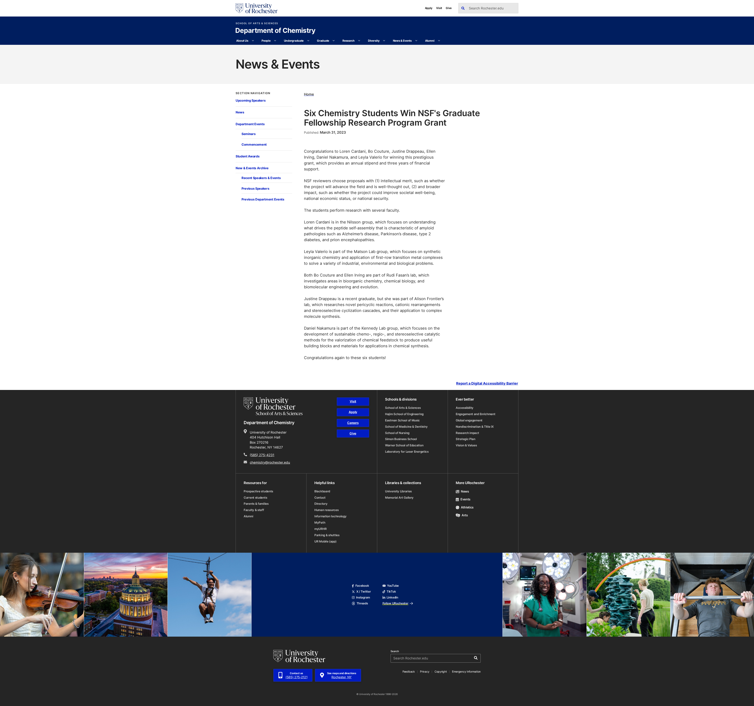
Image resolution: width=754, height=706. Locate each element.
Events (465, 499)
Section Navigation (253, 93)
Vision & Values (466, 445)
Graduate (323, 40)
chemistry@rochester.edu (270, 462)
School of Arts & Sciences (257, 23)
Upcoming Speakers (250, 100)
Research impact (467, 433)
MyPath (319, 522)
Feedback (409, 671)
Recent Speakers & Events (261, 178)
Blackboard (322, 491)
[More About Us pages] (253, 41)
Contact (320, 497)
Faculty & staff (254, 510)
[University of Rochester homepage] (256, 8)
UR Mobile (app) (325, 541)
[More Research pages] (359, 41)
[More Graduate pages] (333, 41)
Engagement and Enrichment (475, 414)
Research (348, 40)
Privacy (424, 671)
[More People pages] (275, 41)
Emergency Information (466, 671)
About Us (242, 40)
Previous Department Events (263, 199)
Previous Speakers (255, 188)
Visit (439, 8)
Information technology (330, 516)
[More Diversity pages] (384, 41)
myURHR (320, 529)
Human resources (326, 510)
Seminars (248, 133)
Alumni (429, 40)
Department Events (250, 124)
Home (309, 94)
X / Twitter (363, 591)
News (240, 112)
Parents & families (256, 504)
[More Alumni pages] (439, 41)
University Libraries (398, 491)
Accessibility (464, 408)
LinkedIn (392, 597)
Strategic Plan (465, 439)
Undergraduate (294, 40)
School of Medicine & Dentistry (406, 427)
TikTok (391, 591)
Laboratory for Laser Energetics (407, 452)
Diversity (374, 40)
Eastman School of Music (402, 420)
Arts (465, 515)
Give (449, 8)
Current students (255, 497)
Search (395, 651)
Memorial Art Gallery (399, 497)
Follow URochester (395, 603)
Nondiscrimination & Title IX (475, 427)
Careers (353, 423)
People (266, 40)
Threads (362, 603)
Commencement (254, 144)
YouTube (393, 586)
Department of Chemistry (275, 31)
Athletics (467, 507)
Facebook (362, 586)
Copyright (441, 671)
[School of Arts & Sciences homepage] (274, 406)
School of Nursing (397, 433)
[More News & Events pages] (416, 41)
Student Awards (247, 156)
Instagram (363, 597)
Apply (429, 8)
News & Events (402, 40)
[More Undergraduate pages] (308, 41)
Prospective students (258, 491)
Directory (320, 504)
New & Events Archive (252, 168)
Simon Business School (401, 439)
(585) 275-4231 (262, 454)
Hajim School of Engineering (404, 414)
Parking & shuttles (326, 535)
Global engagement (469, 420)
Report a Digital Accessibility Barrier (487, 383)
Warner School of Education (404, 445)
